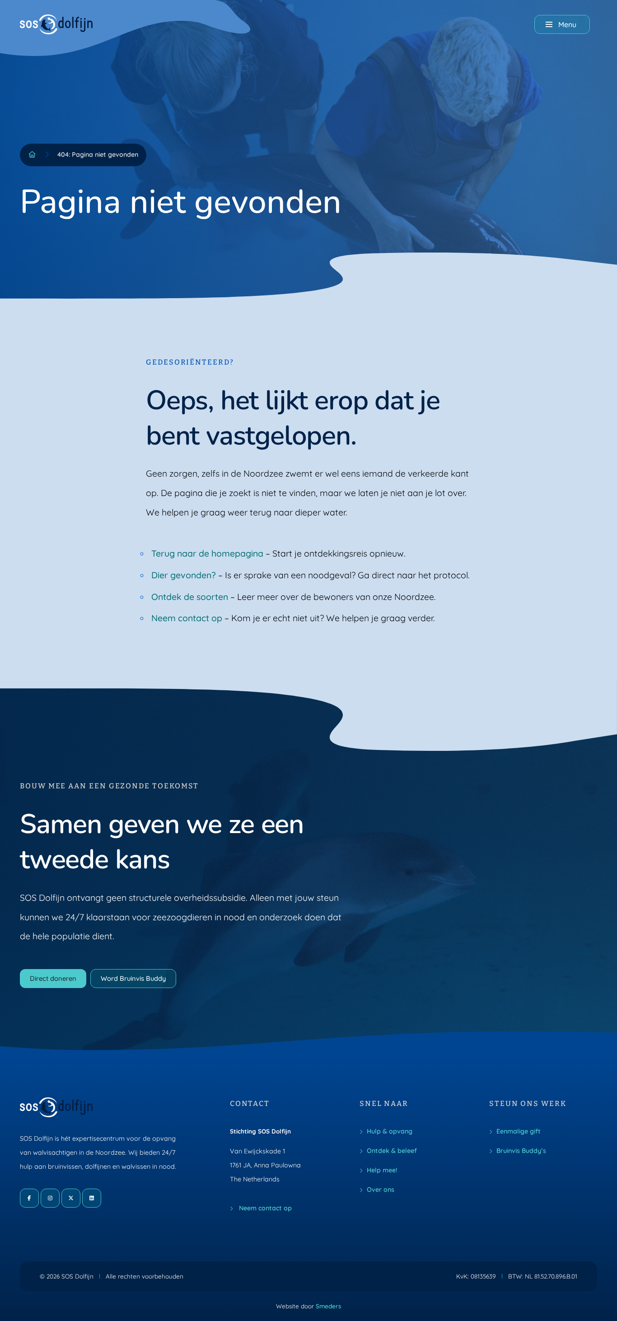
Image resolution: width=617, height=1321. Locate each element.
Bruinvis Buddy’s (521, 1151)
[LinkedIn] (91, 1198)
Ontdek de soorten (189, 596)
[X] (70, 1198)
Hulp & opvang (389, 1131)
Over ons (380, 1189)
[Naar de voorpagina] (63, 24)
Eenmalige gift (518, 1131)
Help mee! (382, 1170)
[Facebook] (29, 1198)
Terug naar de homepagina (207, 553)
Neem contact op (186, 618)
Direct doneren (53, 978)
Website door (308, 1306)
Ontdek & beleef (392, 1151)
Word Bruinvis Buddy (133, 978)
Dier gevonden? (183, 575)
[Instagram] (50, 1198)
